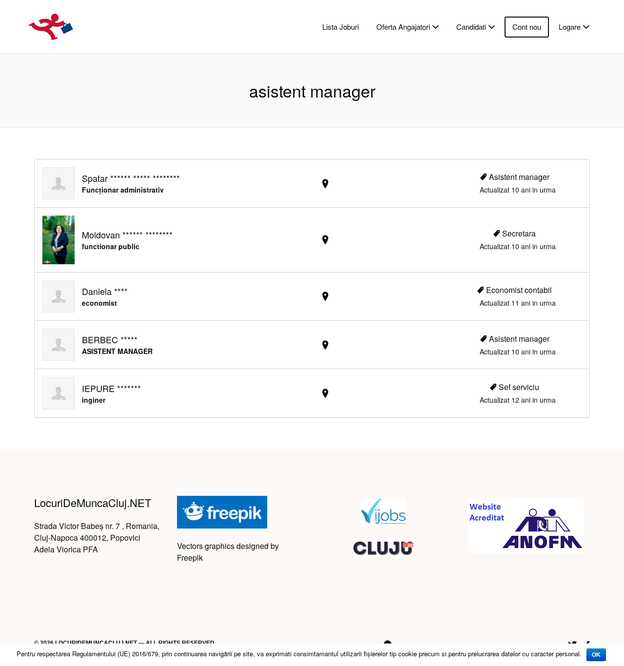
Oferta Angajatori (403, 26)
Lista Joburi (340, 26)
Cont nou (526, 26)
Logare (570, 26)
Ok (596, 654)
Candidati (471, 26)
